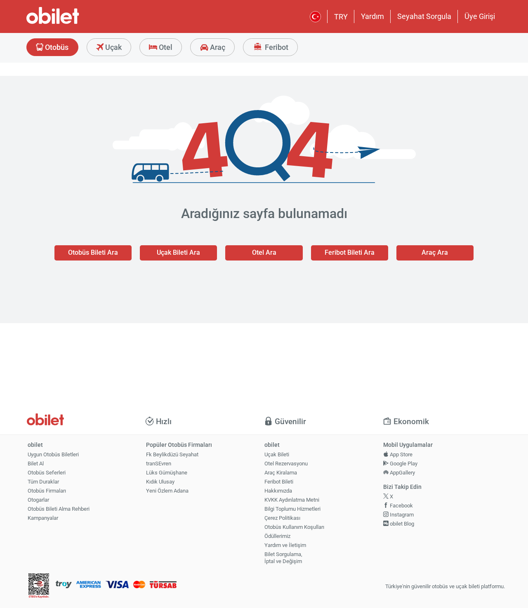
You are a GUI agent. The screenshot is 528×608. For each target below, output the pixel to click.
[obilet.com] (72, 23)
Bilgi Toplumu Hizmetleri (292, 509)
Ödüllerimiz (277, 536)
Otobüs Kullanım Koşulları (294, 527)
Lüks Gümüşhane (166, 472)
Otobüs (55, 47)
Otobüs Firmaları (47, 491)
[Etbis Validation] (39, 587)
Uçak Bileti (276, 454)
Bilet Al (36, 463)
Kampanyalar (43, 518)
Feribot (275, 47)
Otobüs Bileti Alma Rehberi (59, 509)
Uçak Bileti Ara (178, 252)
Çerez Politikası (282, 518)
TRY (341, 16)
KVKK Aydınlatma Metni (291, 500)
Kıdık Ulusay (160, 482)
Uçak (113, 47)
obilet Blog (401, 524)
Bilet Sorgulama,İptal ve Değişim (283, 557)
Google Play (403, 463)
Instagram (401, 515)
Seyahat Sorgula (424, 16)
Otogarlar (38, 500)
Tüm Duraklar (43, 482)
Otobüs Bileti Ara (93, 252)
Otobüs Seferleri (47, 472)
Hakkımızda (278, 491)
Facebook (401, 505)
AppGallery (402, 472)
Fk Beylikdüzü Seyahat (172, 454)
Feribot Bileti (278, 482)
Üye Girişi (479, 16)
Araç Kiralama (280, 472)
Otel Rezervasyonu (286, 463)
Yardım (372, 16)
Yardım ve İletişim (285, 545)
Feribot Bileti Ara (350, 252)
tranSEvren (158, 463)
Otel (164, 47)
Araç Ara (435, 252)
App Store (400, 454)
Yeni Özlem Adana (167, 491)
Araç (216, 47)
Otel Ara (264, 252)
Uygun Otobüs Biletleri (53, 454)
